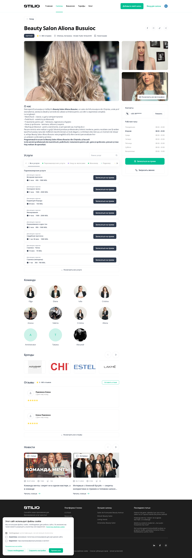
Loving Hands (102, 519)
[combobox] (166, 6)
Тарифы (81, 6)
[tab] (34, 163)
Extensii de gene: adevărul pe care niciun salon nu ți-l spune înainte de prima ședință (150, 513)
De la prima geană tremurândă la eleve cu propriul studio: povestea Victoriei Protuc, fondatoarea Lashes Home (149, 530)
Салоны (59, 6)
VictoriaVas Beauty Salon (106, 523)
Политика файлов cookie (79, 551)
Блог (91, 6)
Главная (49, 6)
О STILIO (68, 512)
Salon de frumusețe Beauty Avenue (110, 512)
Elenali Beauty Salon (104, 516)
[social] (154, 545)
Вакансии (70, 6)
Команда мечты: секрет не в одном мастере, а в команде (147, 519)
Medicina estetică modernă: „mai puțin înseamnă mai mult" (148, 524)
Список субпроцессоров (99, 551)
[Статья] (47, 477)
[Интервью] (96, 477)
